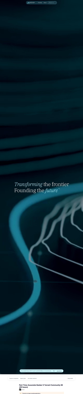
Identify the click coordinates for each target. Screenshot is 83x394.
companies (14, 378)
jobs (23, 378)
